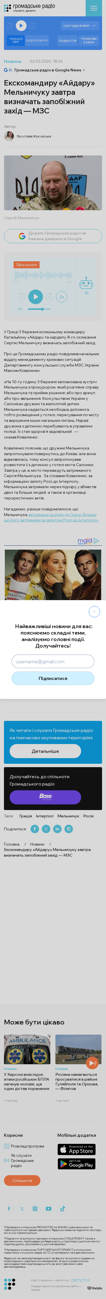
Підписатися (53, 678)
